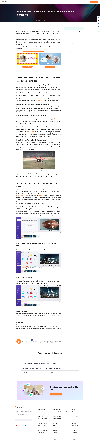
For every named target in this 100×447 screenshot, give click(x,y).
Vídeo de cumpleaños (42, 425)
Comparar (55, 430)
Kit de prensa (74, 432)
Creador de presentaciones (43, 430)
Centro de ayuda (75, 409)
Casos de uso (56, 427)
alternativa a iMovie (22, 195)
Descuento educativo (76, 437)
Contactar (74, 411)
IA (41, 2)
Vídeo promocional (42, 409)
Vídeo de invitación (42, 427)
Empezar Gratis (55, 393)
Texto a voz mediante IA (58, 409)
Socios (73, 430)
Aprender (55, 2)
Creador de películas (42, 434)
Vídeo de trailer (41, 416)
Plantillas (28, 2)
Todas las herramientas (57, 418)
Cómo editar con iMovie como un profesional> (33, 51)
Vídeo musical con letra (42, 423)
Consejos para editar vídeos (29, 20)
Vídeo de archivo (56, 437)
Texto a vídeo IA (56, 414)
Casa (17, 20)
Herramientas (47, 2)
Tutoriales (74, 414)
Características (56, 439)
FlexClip (40, 195)
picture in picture (54, 118)
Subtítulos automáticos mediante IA (60, 411)
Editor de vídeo (41, 432)
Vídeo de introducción (42, 418)
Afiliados (73, 427)
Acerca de (74, 423)
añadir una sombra (31, 131)
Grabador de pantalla (57, 416)
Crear (36, 2)
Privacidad (74, 439)
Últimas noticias (75, 425)
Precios (61, 2)
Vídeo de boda (41, 420)
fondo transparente (39, 100)
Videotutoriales (75, 416)
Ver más (39, 437)
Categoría (55, 432)
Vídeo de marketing (42, 411)
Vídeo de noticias (41, 414)
